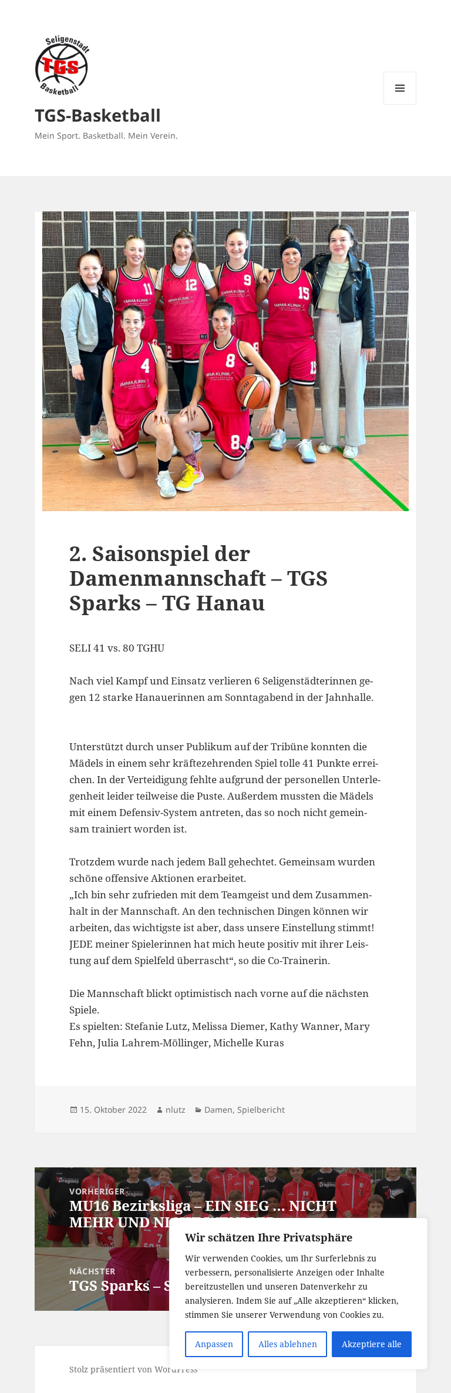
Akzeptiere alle (372, 1344)
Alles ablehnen (287, 1344)
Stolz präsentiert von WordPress (133, 1369)
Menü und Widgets (400, 104)
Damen (218, 1109)
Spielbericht (261, 1109)
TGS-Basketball (98, 114)
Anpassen (214, 1344)
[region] (298, 1293)
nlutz (176, 1109)
